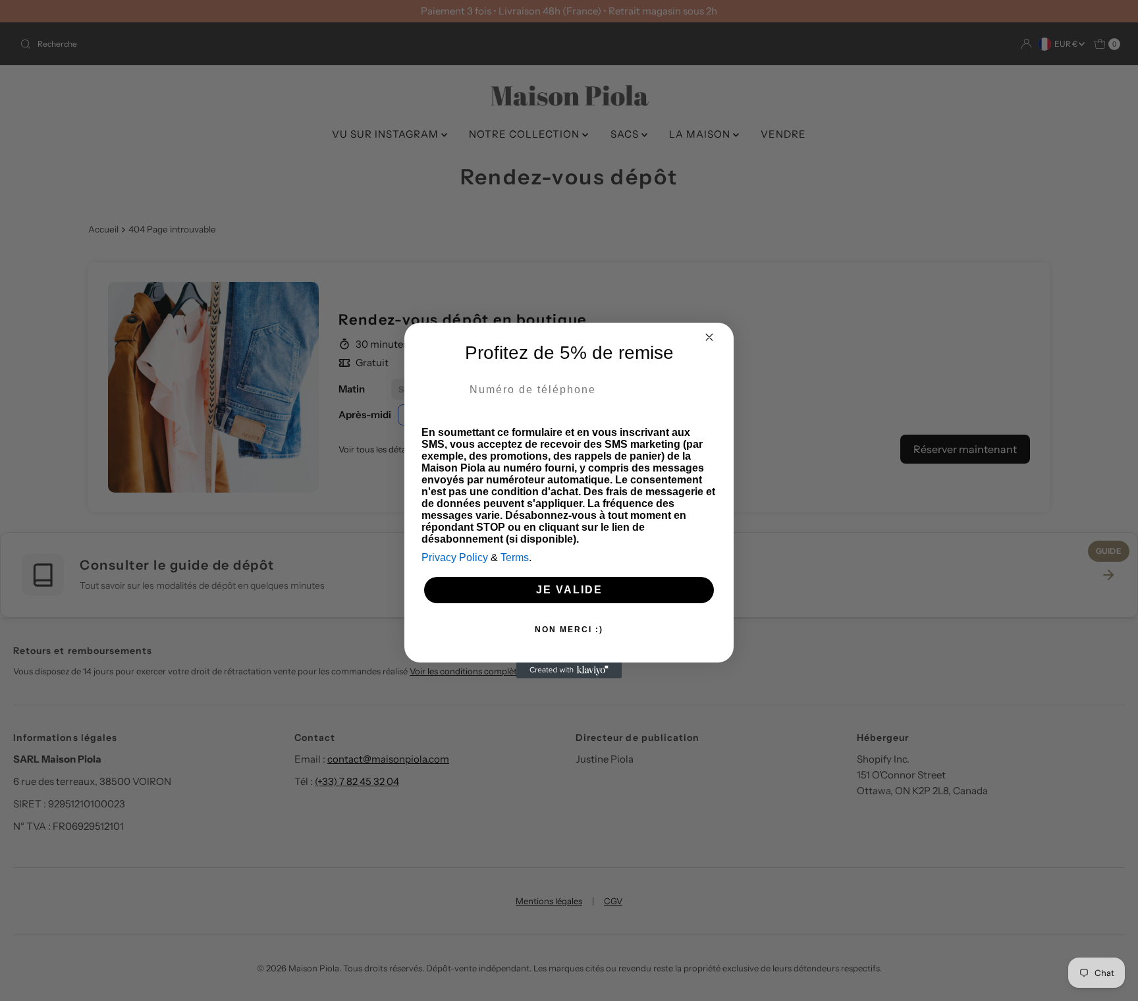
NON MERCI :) (569, 629)
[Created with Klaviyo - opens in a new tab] (569, 670)
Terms (515, 557)
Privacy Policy (454, 557)
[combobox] (442, 389)
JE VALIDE (569, 589)
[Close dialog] (709, 337)
